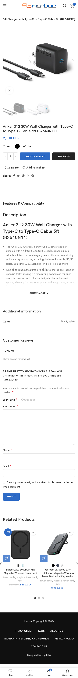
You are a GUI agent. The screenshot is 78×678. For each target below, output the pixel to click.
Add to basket (35, 156)
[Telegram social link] (32, 175)
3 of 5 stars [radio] (28, 399)
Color (6, 146)
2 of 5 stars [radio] (25, 399)
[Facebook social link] (14, 175)
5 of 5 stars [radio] (33, 399)
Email (7, 466)
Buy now (64, 156)
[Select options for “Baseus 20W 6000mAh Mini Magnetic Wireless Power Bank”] (6, 558)
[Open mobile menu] (5, 5)
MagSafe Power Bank (27, 577)
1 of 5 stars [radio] (22, 399)
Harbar (28, 621)
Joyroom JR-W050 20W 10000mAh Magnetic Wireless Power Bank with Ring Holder (57, 573)
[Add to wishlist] (33, 532)
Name (7, 450)
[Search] (65, 5)
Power (20, 580)
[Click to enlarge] (9, 90)
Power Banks (9, 577)
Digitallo (46, 655)
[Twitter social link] (18, 175)
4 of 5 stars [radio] (31, 399)
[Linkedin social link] (28, 175)
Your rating (10, 399)
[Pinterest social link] (23, 175)
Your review (10, 406)
